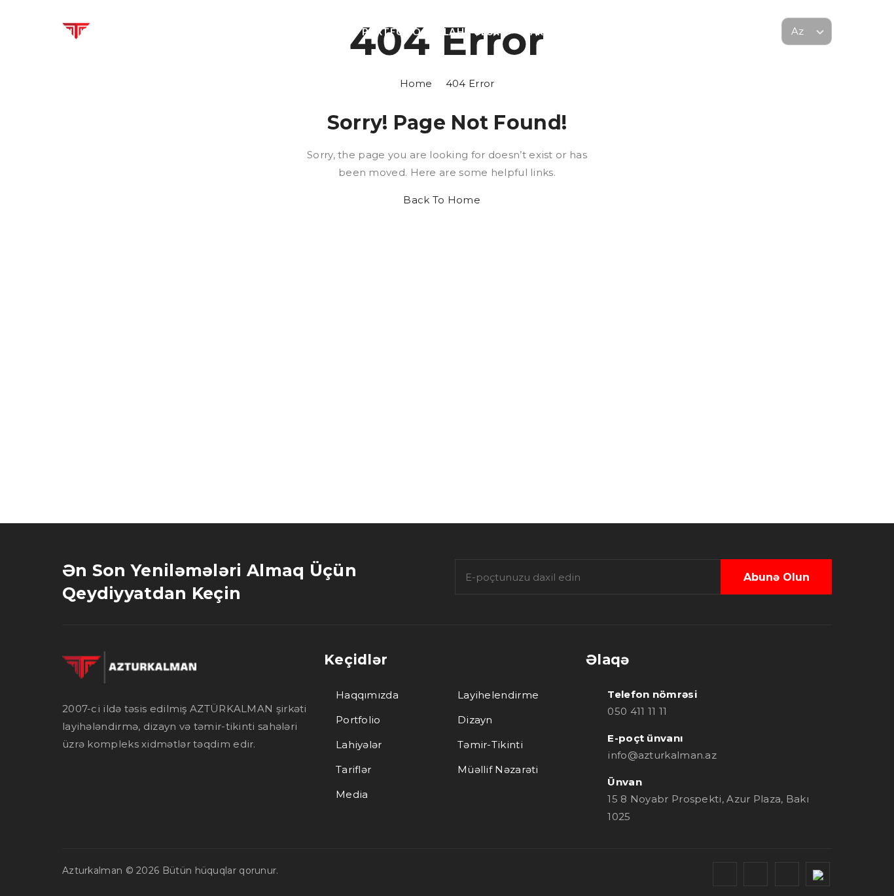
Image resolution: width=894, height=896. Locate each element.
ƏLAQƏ (739, 31)
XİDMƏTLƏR (309, 31)
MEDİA (611, 31)
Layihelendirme (498, 695)
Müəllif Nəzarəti (498, 769)
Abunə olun (776, 577)
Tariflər (353, 769)
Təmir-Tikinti (490, 744)
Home (447, 83)
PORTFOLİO (391, 31)
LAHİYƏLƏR (472, 31)
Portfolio (358, 720)
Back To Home (443, 200)
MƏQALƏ (674, 31)
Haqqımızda (367, 695)
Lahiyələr (359, 744)
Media (352, 794)
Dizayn (475, 720)
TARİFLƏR (547, 31)
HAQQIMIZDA (221, 31)
